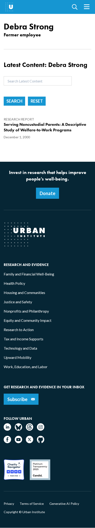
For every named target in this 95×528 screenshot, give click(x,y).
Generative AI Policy (64, 504)
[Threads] (29, 429)
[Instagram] (40, 429)
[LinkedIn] (7, 429)
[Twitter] (29, 441)
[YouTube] (18, 441)
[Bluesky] (18, 429)
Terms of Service (32, 504)
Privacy (9, 504)
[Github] (40, 441)
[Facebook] (7, 441)
